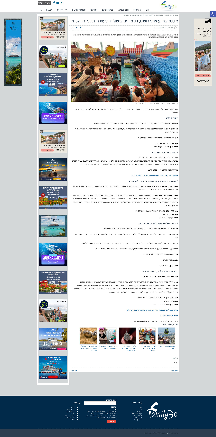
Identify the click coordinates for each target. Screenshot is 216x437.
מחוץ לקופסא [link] (168, 15)
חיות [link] (175, 362)
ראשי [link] (176, 15)
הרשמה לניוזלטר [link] (44, 3)
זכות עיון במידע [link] (137, 419)
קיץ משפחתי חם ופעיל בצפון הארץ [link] (167, 347)
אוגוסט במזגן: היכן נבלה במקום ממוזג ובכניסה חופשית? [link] (148, 348)
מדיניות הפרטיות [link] (103, 413)
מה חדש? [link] (73, 407)
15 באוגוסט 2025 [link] (162, 28)
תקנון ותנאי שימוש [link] (136, 413)
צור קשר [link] (139, 411)
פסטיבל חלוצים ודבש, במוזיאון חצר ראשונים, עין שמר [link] (107, 347)
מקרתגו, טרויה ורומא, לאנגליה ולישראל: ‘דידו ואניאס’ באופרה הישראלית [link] (88, 348)
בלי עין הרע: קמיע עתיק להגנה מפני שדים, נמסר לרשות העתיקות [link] (129, 348)
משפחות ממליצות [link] (70, 415)
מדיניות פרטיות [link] (137, 417)
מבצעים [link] (73, 419)
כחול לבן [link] (73, 413)
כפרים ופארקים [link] (71, 411)
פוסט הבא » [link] (74, 370)
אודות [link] (140, 409)
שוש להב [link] (170, 28)
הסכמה (113, 407)
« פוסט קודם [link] (174, 370)
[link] (213, 14)
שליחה (112, 421)
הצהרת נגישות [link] (137, 415)
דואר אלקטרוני (111, 400)
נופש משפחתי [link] (71, 409)
